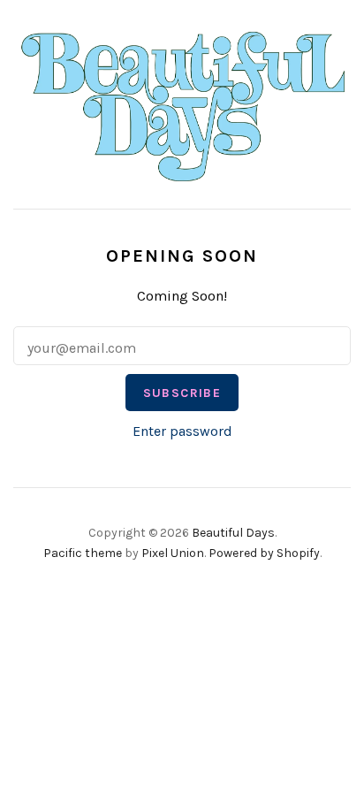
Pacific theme (82, 553)
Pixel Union (172, 553)
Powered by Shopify (264, 553)
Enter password (182, 431)
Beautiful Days (233, 532)
